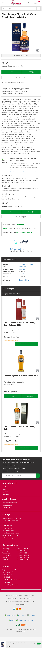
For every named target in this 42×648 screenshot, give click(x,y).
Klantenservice (29, 595)
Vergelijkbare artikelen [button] (11, 294)
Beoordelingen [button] (8, 289)
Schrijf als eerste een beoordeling (13, 82)
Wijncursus (6, 494)
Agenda (5, 492)
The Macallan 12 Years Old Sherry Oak (19, 428)
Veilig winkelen (12, 598)
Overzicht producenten (10, 535)
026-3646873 (7, 582)
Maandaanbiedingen (9, 503)
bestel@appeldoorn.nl (10, 585)
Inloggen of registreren (14, 595)
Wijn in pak (6, 507)
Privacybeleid (20, 604)
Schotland (22, 267)
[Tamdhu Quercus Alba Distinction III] (21, 361)
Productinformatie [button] (9, 260)
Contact (5, 487)
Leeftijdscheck (29, 601)
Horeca (5, 523)
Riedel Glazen (7, 526)
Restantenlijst (7, 528)
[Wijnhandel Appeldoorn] (16, 2)
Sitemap (30, 598)
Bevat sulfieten (24, 280)
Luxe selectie (7, 505)
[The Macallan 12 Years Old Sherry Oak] (21, 413)
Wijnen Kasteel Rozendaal (11, 518)
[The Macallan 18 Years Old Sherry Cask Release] (21, 309)
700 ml (21, 274)
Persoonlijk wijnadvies (10, 521)
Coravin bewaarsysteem (10, 533)
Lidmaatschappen (8, 538)
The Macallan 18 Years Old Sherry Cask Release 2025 (19, 324)
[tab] (21, 259)
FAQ (4, 489)
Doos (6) (31, 72)
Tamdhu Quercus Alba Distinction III (21, 376)
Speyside (22, 269)
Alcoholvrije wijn (8, 530)
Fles (11, 72)
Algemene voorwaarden (14, 601)
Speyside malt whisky (26, 264)
